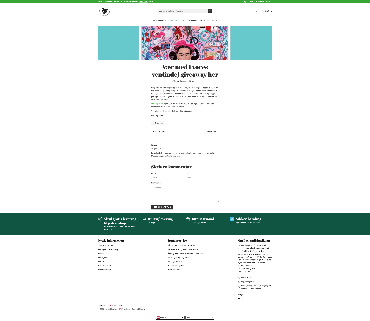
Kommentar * (156, 183)
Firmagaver (102, 257)
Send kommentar (162, 207)
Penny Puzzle (143, 2)
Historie (101, 253)
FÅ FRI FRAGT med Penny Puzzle (181, 245)
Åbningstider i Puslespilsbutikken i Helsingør (185, 253)
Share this (159, 123)
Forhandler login (104, 269)
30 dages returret (175, 261)
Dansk (251, 2)
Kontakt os (102, 261)
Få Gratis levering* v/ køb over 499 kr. (183, 249)
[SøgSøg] (210, 11)
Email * (189, 173)
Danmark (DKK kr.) (264, 2)
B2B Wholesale (104, 265)
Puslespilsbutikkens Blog (108, 249)
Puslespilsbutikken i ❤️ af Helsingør (117, 309)
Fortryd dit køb (174, 269)
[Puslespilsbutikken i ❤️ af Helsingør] (104, 11)
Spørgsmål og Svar (106, 245)
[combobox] (170, 318)
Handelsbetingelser (176, 265)
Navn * (154, 173)
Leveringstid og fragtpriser (178, 257)
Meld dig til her (157, 104)
